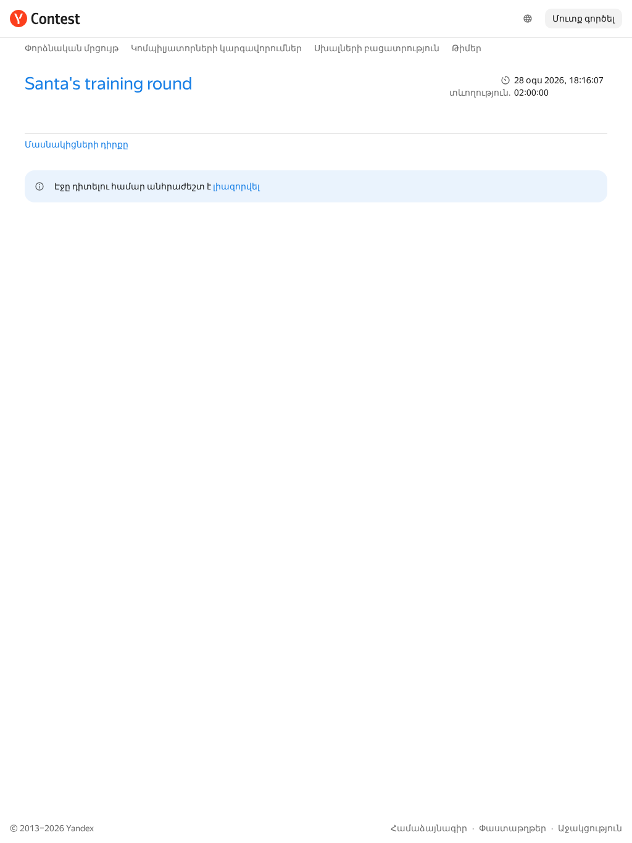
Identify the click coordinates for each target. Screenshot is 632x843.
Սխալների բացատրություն (376, 48)
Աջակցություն (590, 828)
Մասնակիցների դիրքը (76, 144)
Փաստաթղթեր (512, 828)
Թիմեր (466, 48)
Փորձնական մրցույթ (71, 48)
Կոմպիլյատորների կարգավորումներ (216, 48)
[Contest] (45, 18)
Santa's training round (109, 83)
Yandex (80, 828)
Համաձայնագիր (429, 828)
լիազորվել (236, 186)
